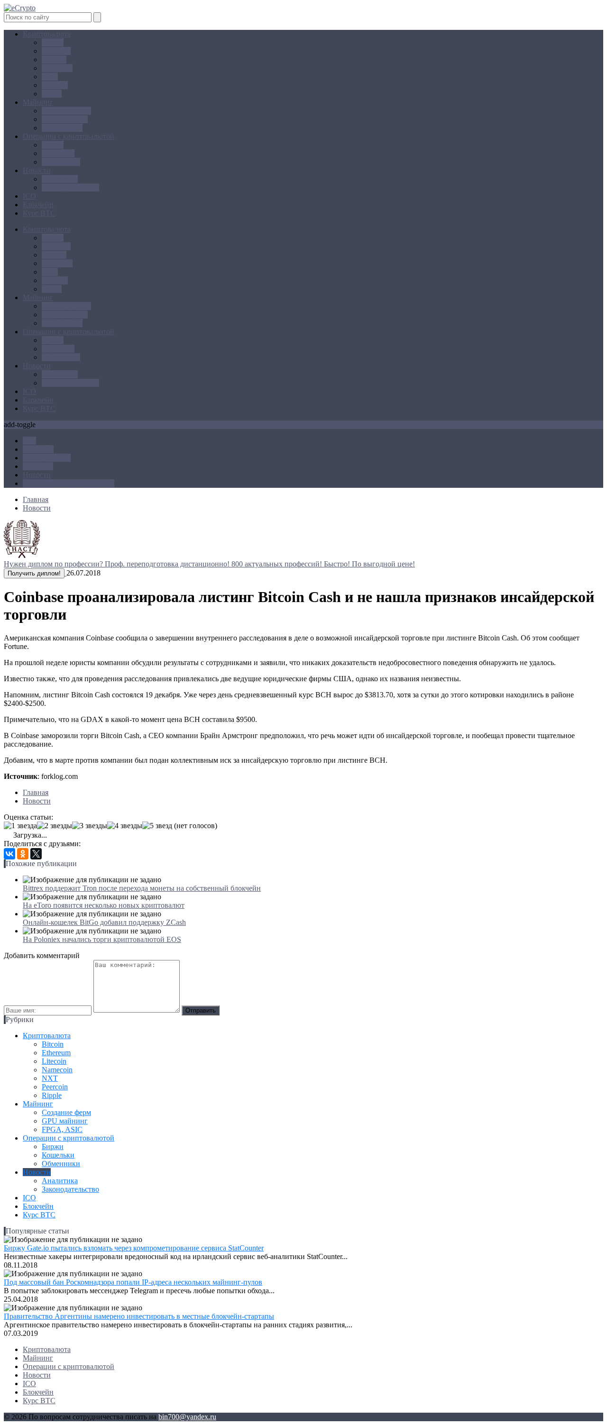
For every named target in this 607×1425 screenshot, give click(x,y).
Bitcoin (53, 42)
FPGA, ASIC (62, 128)
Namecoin (57, 68)
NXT (50, 77)
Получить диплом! (34, 573)
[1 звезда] (20, 826)
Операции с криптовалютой (68, 136)
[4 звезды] (124, 826)
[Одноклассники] (22, 853)
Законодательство (70, 187)
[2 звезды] (54, 826)
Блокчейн (38, 205)
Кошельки (58, 153)
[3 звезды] (89, 826)
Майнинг (38, 102)
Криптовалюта (47, 34)
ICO (29, 196)
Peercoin (55, 85)
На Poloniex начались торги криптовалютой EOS (102, 939)
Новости (37, 170)
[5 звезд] (157, 826)
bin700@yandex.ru (187, 1417)
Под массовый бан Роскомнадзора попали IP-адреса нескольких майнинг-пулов (133, 1282)
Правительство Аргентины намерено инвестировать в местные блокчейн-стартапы (139, 1316)
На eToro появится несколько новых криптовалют (103, 905)
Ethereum (56, 51)
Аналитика (60, 179)
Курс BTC (39, 213)
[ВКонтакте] (9, 853)
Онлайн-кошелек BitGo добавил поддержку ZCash (104, 922)
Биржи (53, 145)
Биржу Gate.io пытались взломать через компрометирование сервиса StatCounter (134, 1248)
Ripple (52, 94)
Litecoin (54, 59)
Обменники (61, 162)
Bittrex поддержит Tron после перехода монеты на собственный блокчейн (142, 888)
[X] (36, 853)
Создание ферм (66, 111)
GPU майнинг (65, 119)
